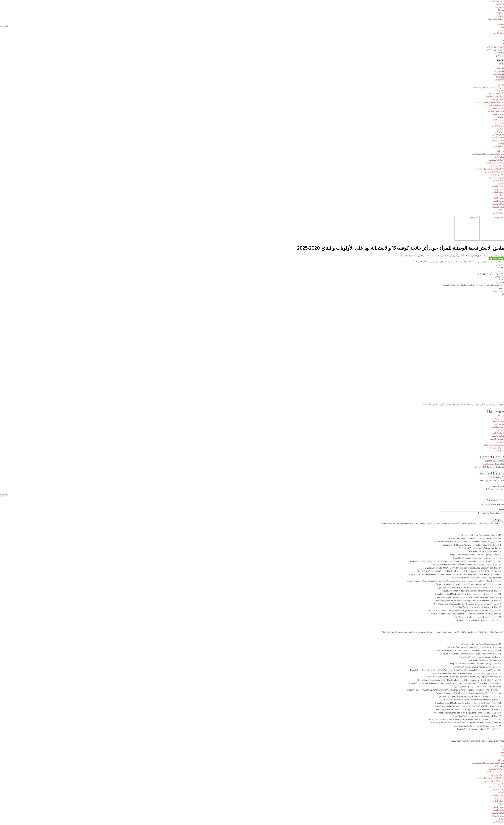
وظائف (501, 27)
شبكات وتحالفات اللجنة (495, 96)
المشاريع (500, 117)
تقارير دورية (499, 123)
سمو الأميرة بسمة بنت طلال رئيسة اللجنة (488, 87)
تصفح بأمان (499, 450)
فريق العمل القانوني (496, 111)
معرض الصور (499, 131)
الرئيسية (500, 255)
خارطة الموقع (499, 424)
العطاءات (500, 24)
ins (503, 749)
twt (502, 752)
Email (501, 510)
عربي (501, 63)
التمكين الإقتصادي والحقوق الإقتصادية (490, 102)
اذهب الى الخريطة (497, 439)
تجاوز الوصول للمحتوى (495, 47)
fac (502, 746)
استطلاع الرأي (498, 146)
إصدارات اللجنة (498, 120)
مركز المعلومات (498, 140)
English (500, 60)
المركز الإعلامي (498, 125)
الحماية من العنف (497, 99)
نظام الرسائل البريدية (495, 448)
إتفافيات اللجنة (498, 114)
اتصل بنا (501, 30)
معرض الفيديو (498, 134)
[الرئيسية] (4, 26)
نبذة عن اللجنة (498, 108)
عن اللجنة (500, 84)
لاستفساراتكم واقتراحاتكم (494, 445)
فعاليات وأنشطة (498, 137)
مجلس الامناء (499, 90)
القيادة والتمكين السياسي (494, 105)
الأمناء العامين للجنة (496, 93)
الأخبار (501, 129)
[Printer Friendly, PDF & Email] (496, 259)
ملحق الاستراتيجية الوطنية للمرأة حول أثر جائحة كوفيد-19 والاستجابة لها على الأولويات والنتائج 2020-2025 (463, 404)
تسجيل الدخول (498, 33)
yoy (502, 755)
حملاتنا (501, 143)
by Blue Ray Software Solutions (473, 741)
